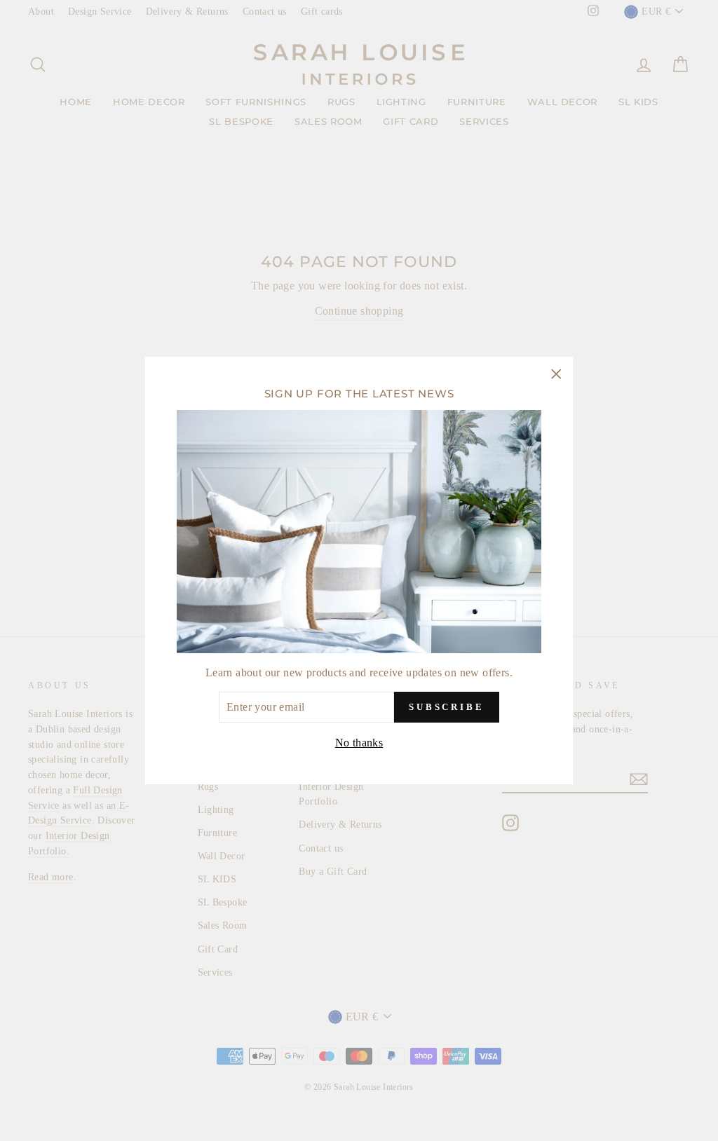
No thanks (359, 743)
